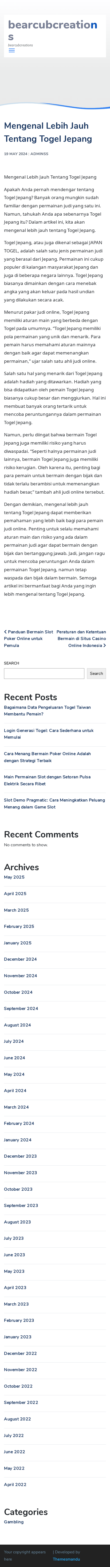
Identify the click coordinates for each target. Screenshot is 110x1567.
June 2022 (14, 1452)
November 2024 (20, 976)
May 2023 (14, 1271)
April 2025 (15, 894)
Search (11, 663)
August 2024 (17, 1025)
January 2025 (18, 943)
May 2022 (14, 1468)
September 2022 (21, 1402)
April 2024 (15, 1091)
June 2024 (14, 1058)
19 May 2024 (15, 153)
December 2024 (20, 959)
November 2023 (20, 1173)
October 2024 (18, 992)
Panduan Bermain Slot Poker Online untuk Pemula (28, 638)
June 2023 (14, 1255)
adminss (39, 153)
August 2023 (17, 1222)
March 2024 (16, 1107)
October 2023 (18, 1189)
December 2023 (20, 1156)
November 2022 (20, 1370)
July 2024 (14, 1041)
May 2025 (14, 877)
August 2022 (17, 1419)
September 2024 (21, 1009)
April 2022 (15, 1485)
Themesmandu (66, 1559)
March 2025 (16, 910)
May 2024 (14, 1074)
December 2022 (20, 1353)
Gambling (13, 1522)
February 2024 (19, 1123)
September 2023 (21, 1206)
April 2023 (15, 1288)
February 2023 (19, 1320)
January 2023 (18, 1337)
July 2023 (14, 1238)
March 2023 (16, 1304)
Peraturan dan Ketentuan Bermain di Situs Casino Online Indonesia (81, 638)
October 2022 (18, 1386)
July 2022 (14, 1436)
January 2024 (18, 1140)
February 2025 (19, 926)
